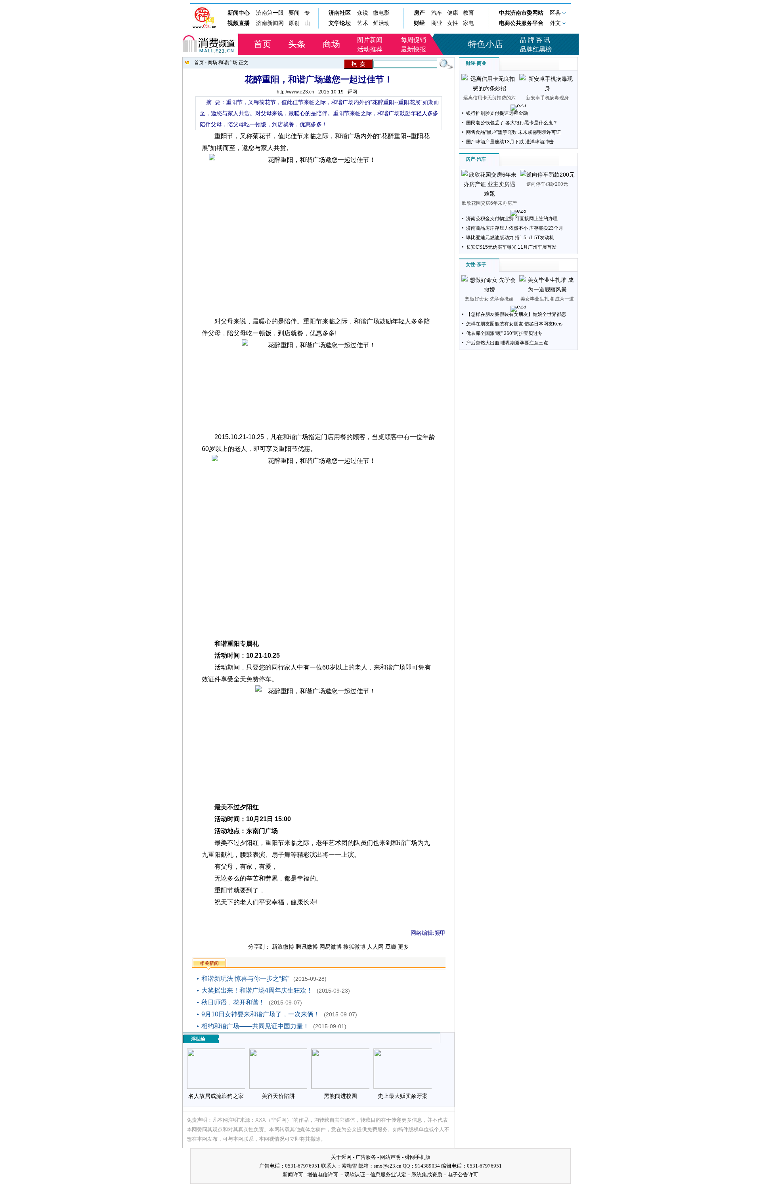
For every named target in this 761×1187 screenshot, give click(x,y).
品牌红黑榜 (536, 49)
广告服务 (366, 1157)
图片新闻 (369, 39)
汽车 (481, 159)
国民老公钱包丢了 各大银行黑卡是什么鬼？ (512, 123)
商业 (481, 63)
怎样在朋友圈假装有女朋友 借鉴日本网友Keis (514, 324)
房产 (470, 159)
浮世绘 (198, 1039)
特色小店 (485, 44)
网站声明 (390, 1157)
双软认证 (354, 1174)
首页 (262, 44)
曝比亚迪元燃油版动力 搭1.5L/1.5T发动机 (510, 237)
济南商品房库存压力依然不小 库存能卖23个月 (514, 228)
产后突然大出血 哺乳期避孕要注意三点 (507, 343)
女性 (470, 264)
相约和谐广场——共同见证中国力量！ (255, 1026)
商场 (331, 44)
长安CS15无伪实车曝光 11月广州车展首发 (511, 247)
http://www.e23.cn (295, 92)
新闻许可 (293, 1174)
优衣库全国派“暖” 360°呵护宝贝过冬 (504, 333)
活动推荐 (369, 49)
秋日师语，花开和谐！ (233, 1002)
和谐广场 (228, 62)
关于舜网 (341, 1157)
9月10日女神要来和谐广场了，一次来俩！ (260, 1014)
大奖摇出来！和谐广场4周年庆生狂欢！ (257, 990)
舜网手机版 (417, 1157)
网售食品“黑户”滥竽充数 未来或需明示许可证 (513, 132)
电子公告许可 (462, 1174)
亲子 (481, 264)
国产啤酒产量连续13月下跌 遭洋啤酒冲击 (510, 142)
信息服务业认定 (388, 1174)
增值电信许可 (322, 1174)
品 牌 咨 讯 (535, 39)
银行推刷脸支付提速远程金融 (497, 113)
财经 (470, 63)
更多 (403, 947)
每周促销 (413, 39)
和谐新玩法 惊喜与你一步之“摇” (245, 978)
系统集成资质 (426, 1174)
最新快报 (413, 49)
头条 (297, 44)
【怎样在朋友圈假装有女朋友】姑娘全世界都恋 (516, 314)
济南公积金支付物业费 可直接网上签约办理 (512, 218)
